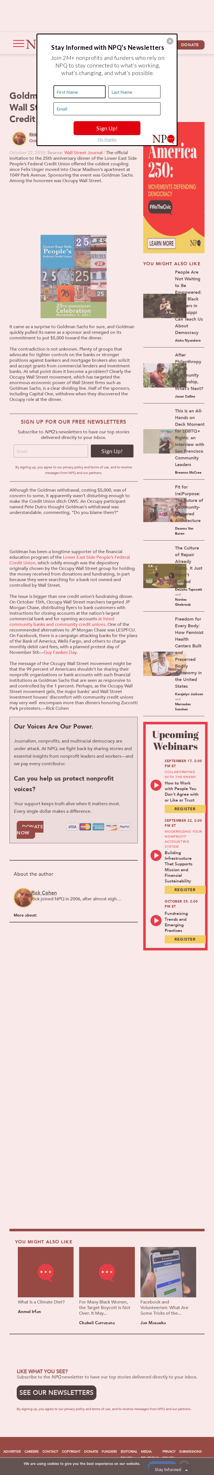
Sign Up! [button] (107, 128)
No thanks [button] (107, 139)
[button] (170, 41)
